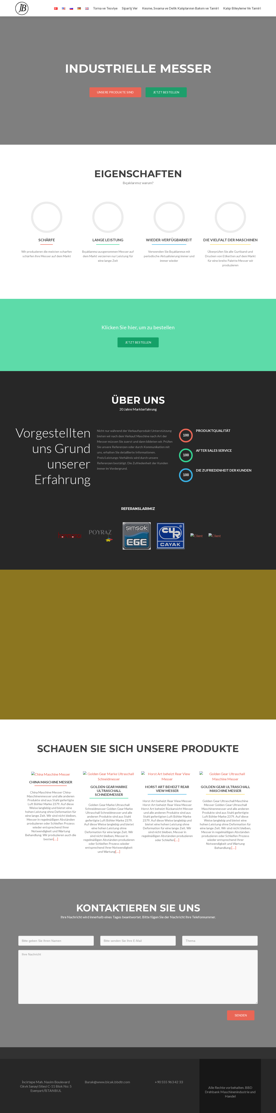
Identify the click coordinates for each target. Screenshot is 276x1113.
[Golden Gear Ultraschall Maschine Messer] (225, 776)
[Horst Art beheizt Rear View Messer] (167, 776)
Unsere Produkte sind (115, 92)
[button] (17, 818)
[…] (55, 839)
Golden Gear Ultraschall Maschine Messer (225, 789)
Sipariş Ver (130, 8)
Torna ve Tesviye (105, 8)
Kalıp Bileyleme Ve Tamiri (242, 8)
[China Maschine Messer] (51, 774)
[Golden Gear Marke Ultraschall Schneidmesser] (109, 776)
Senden (241, 1015)
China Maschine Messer (50, 782)
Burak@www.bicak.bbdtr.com (107, 1082)
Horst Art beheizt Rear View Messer (167, 789)
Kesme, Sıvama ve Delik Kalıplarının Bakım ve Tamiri (180, 8)
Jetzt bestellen (166, 92)
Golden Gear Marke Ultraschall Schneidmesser (108, 790)
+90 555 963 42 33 (169, 1082)
